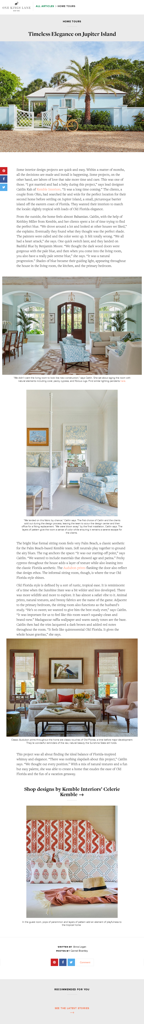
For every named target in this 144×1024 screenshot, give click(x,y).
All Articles (45, 6)
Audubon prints (74, 568)
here (122, 381)
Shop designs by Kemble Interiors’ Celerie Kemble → (72, 792)
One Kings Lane (16, 6)
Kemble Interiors (49, 189)
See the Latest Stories (72, 1008)
